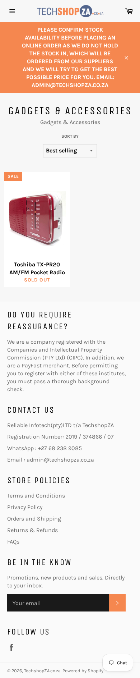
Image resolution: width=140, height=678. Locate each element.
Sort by (70, 136)
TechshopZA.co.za (42, 670)
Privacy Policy (24, 507)
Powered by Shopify (82, 670)
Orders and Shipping (34, 518)
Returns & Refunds (32, 530)
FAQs (13, 541)
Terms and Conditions (36, 495)
